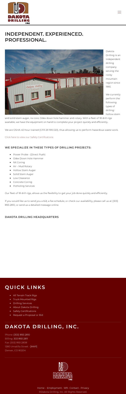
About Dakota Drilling (26, 307)
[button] (119, 12)
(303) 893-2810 (21, 334)
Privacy (85, 387)
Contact (74, 387)
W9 (66, 387)
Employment (54, 387)
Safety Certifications (24, 311)
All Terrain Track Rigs (25, 295)
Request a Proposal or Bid (28, 315)
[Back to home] (19, 12)
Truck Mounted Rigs (24, 299)
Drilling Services (22, 303)
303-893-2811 (21, 338)
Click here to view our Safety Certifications (29, 137)
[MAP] (33, 346)
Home (40, 387)
